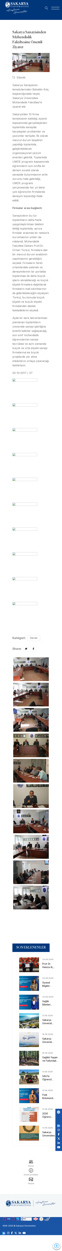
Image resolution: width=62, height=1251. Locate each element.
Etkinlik (21, 77)
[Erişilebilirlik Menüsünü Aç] (57, 1246)
